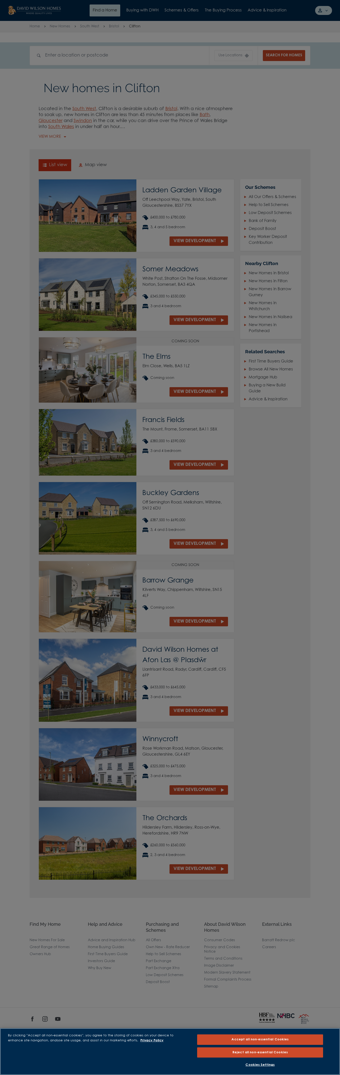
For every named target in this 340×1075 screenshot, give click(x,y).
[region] (170, 1051)
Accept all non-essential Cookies (259, 1039)
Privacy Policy (152, 1040)
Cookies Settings (260, 1065)
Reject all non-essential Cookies (260, 1052)
